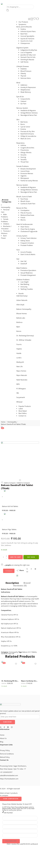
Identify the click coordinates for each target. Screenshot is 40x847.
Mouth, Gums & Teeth (24, 197)
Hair (17, 259)
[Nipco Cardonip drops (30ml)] (29, 669)
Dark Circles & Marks (28, 254)
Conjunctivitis (25, 99)
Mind (18, 83)
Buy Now (31, 557)
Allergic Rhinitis (26, 152)
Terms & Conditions (7, 754)
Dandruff (24, 264)
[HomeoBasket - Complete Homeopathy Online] (7, 4)
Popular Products (25, 406)
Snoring (23, 157)
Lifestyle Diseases (22, 66)
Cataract (23, 101)
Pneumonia (25, 150)
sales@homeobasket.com (9, 775)
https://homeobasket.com (9, 779)
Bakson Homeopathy (23, 309)
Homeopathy (5, 207)
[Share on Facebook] (31, 569)
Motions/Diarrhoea (27, 215)
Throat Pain (25, 162)
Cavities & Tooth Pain (28, 204)
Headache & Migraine (28, 110)
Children (6, 224)
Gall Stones (24, 62)
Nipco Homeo (21, 371)
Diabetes (24, 69)
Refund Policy (5, 757)
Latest (21, 409)
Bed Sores (24, 122)
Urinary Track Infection (29, 238)
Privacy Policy (5, 750)
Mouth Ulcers (25, 201)
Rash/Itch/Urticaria (27, 134)
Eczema (23, 129)
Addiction (24, 85)
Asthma (23, 145)
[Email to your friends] (27, 572)
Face (18, 250)
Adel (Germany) (21, 296)
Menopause (25, 178)
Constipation (25, 210)
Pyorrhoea (24, 199)
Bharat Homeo (21, 314)
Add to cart (15, 557)
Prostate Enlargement (28, 275)
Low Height (25, 282)
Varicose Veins (26, 78)
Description (12, 583)
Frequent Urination (27, 243)
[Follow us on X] (0, 727)
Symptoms (22, 24)
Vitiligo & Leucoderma (28, 136)
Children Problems (23, 280)
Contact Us (22, 416)
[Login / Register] (29, 19)
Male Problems (21, 268)
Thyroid (23, 76)
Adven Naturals (21, 300)
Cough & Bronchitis (27, 148)
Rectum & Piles (21, 208)
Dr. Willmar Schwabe (23, 340)
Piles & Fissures (26, 213)
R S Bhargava (21, 389)
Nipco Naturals (21, 375)
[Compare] (37, 19)
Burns (23, 124)
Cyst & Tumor (25, 127)
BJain (18, 327)
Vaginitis (23, 176)
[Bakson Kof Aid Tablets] (2, 497)
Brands (21, 293)
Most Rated (23, 411)
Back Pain (24, 34)
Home (3, 422)
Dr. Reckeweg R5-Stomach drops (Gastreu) (10, 681)
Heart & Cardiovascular (24, 224)
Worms (23, 220)
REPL (18, 384)
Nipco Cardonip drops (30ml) (29, 681)
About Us (3, 738)
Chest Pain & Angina (28, 229)
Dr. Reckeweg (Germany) (25, 336)
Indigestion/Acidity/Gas (29, 50)
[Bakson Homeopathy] (24, 578)
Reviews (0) (20, 585)
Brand (26, 583)
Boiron (18, 331)
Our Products (23, 22)
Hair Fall (23, 261)
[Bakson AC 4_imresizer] (8, 434)
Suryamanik (20, 397)
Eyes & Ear (20, 97)
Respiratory (20, 143)
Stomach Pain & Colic (28, 57)
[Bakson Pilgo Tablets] (2, 520)
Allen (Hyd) (20, 305)
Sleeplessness (25, 90)
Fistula (23, 217)
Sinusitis (23, 155)
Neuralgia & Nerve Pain (29, 115)
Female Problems (22, 166)
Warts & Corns (26, 139)
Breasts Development (28, 169)
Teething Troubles (27, 289)
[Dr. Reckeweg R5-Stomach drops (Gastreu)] (10, 669)
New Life (19, 366)
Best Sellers (23, 413)
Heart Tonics (25, 227)
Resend (35, 844)
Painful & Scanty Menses (29, 181)
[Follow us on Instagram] (12, 727)
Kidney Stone (25, 241)
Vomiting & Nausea (27, 60)
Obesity (23, 73)
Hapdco (19, 349)
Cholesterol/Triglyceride (29, 231)
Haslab (18, 353)
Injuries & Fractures (27, 39)
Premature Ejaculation (28, 270)
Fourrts (19, 344)
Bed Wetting (25, 284)
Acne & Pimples (26, 252)
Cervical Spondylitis (27, 36)
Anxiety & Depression (28, 87)
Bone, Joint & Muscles (24, 27)
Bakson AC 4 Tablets (29, 652)
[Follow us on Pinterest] (8, 727)
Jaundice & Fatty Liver (28, 55)
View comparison (10, 799)
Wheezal (19, 402)
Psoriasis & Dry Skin (28, 131)
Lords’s (18, 358)
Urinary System (21, 236)
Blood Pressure (26, 71)
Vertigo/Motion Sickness (29, 113)
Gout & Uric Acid (26, 41)
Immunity (24, 287)
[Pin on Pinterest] (35, 569)
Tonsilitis (24, 160)
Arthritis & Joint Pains (28, 31)
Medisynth (20, 362)
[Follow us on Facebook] (4, 727)
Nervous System (22, 108)
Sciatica (23, 29)
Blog (1, 742)
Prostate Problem (27, 245)
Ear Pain (23, 104)
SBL (17, 393)
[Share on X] (27, 569)
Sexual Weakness (27, 273)
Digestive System (22, 48)
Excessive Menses (27, 173)
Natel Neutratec (21, 380)
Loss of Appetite (26, 52)
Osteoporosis (25, 43)
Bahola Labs (20, 318)
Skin (17, 120)
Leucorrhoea (25, 171)
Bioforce (19, 322)
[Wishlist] (34, 19)
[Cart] (31, 19)
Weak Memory (26, 92)
